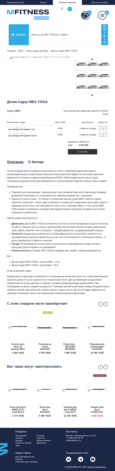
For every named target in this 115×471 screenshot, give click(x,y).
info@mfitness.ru (73, 440)
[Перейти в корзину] (66, 13)
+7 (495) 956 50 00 (74, 438)
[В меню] (99, 15)
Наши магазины (43, 440)
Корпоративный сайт (15, 2)
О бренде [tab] (36, 162)
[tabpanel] (58, 232)
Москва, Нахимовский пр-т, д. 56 (81, 435)
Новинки (19, 438)
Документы (41, 443)
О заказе (40, 435)
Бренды (19, 440)
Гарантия (40, 438)
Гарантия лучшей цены (23, 444)
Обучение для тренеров (26, 461)
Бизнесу (43, 2)
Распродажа (21, 435)
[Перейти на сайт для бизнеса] (82, 15)
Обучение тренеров (99, 2)
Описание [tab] (15, 162)
